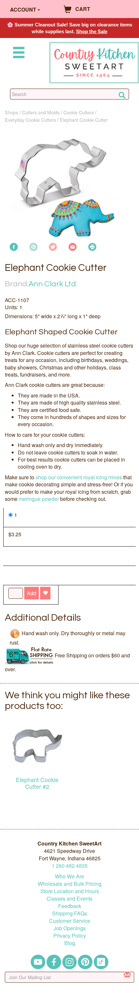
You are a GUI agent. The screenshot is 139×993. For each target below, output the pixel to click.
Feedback (69, 906)
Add (31, 593)
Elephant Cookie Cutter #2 (37, 783)
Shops (11, 112)
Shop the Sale (91, 31)
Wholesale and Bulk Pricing (70, 883)
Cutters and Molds (40, 112)
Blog (69, 943)
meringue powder (39, 498)
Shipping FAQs (69, 913)
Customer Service (69, 920)
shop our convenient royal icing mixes (79, 477)
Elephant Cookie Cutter (84, 119)
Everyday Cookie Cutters (30, 119)
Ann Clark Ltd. (52, 284)
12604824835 (70, 865)
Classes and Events (69, 898)
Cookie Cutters (78, 112)
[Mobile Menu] (17, 54)
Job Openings (70, 928)
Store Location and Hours (69, 891)
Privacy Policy (69, 935)
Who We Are (69, 876)
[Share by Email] (73, 246)
